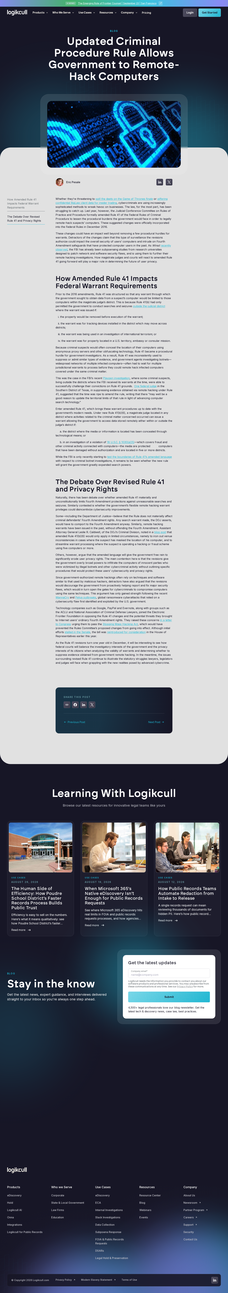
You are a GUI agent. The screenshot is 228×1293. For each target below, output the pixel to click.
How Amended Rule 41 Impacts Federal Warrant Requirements (23, 203)
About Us (189, 1195)
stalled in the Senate (77, 632)
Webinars (145, 1210)
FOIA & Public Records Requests (109, 1241)
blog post (160, 532)
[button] (40, 13)
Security (188, 1232)
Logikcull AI (14, 1210)
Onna (10, 1217)
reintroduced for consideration (126, 632)
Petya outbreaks (85, 597)
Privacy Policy (185, 986)
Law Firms (57, 1210)
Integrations (14, 1224)
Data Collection (105, 1224)
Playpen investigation (116, 378)
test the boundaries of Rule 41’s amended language (139, 456)
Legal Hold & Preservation (111, 1258)
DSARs (99, 1250)
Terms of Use (129, 1279)
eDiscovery (14, 1195)
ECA (98, 1202)
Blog (142, 1202)
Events (143, 1217)
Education (57, 1217)
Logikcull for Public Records (24, 1232)
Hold (10, 1202)
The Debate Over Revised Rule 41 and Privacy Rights (24, 218)
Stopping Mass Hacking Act (120, 624)
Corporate (57, 1195)
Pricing (146, 12)
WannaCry (62, 597)
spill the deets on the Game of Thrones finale (124, 198)
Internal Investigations (109, 1210)
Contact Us (190, 1239)
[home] (17, 12)
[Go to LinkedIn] (214, 1280)
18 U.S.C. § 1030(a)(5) (120, 442)
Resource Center (150, 1195)
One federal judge (145, 386)
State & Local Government (67, 1202)
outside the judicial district (149, 306)
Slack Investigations (107, 1217)
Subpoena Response (108, 1232)
